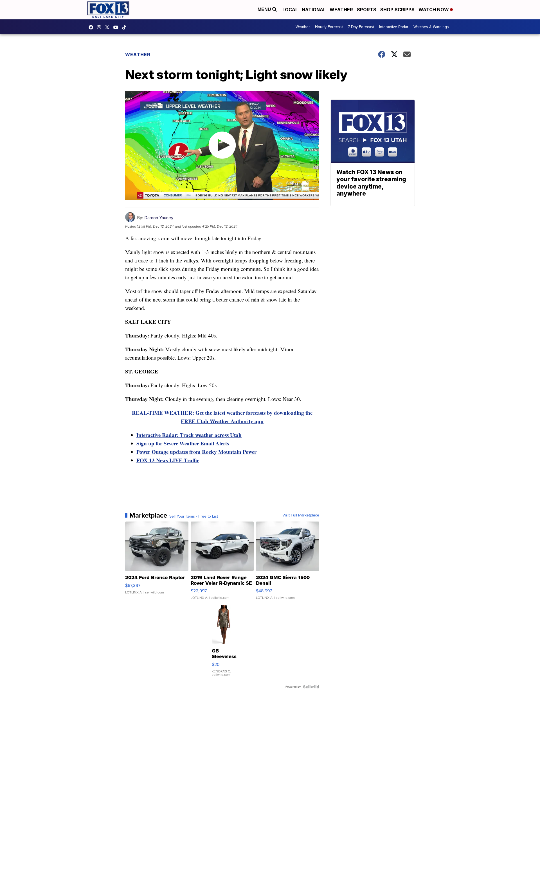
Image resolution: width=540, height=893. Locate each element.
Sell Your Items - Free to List (193, 516)
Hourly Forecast (329, 27)
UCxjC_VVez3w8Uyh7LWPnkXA (117, 27)
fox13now (100, 27)
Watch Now (434, 9)
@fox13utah (125, 27)
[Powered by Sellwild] (311, 687)
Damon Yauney (158, 217)
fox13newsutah (92, 27)
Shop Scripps (397, 9)
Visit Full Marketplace (300, 515)
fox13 (108, 27)
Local (290, 9)
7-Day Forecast (361, 27)
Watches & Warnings (431, 27)
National (314, 9)
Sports (366, 9)
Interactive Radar (393, 27)
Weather (341, 9)
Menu (265, 9)
